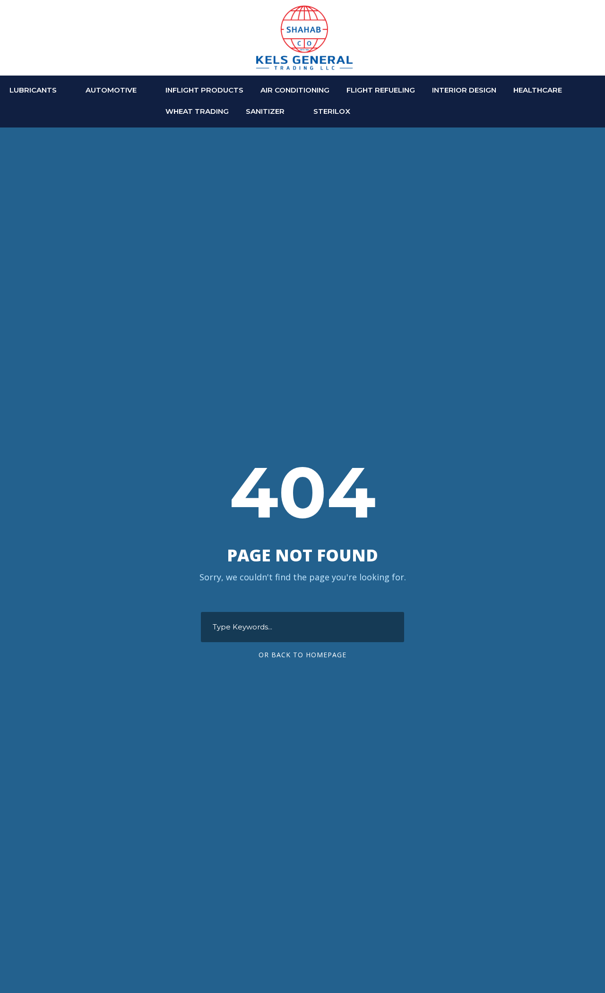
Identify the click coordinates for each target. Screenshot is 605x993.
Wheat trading (197, 111)
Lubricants (33, 89)
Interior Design (464, 89)
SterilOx (331, 111)
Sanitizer (265, 111)
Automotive (111, 89)
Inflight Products (204, 89)
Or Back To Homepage (302, 654)
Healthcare (537, 89)
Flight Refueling (380, 89)
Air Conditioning (294, 89)
